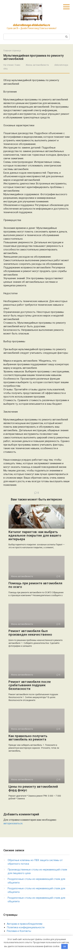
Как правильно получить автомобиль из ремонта (27, 737)
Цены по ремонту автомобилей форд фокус (33, 788)
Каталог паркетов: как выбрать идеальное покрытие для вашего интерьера (34, 535)
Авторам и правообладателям (24, 923)
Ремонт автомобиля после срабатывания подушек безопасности (29, 685)
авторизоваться (12, 823)
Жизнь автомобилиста (37, 65)
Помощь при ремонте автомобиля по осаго (35, 585)
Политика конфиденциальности (25, 927)
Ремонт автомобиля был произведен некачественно (30, 632)
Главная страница (12, 50)
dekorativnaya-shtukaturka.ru (31, 25)
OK (64, 946)
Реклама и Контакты (19, 931)
